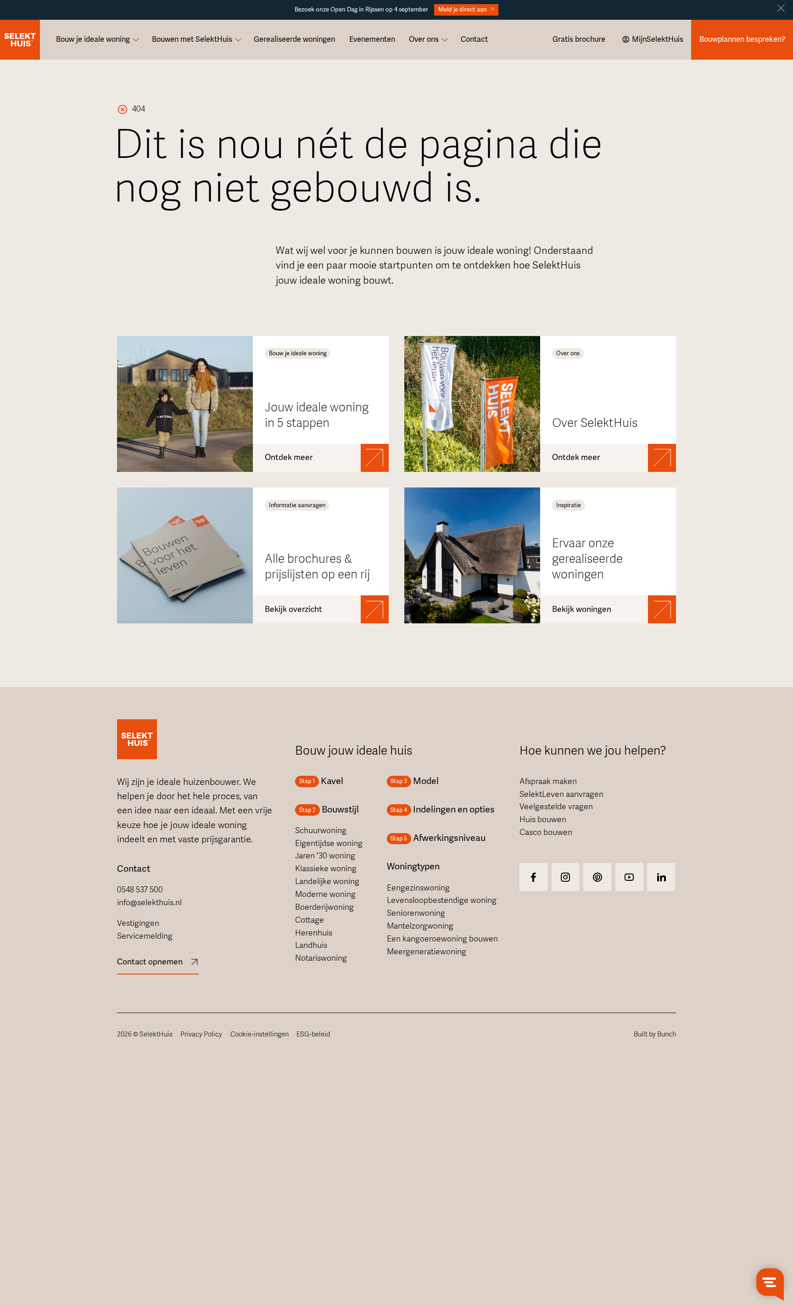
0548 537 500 (140, 890)
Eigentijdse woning (329, 843)
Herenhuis (313, 933)
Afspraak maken (548, 781)
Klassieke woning (326, 869)
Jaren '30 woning (325, 856)
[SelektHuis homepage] (20, 40)
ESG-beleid (313, 1034)
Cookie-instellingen (259, 1034)
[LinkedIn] (661, 877)
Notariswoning (321, 958)
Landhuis (311, 945)
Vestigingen (138, 923)
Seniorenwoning (416, 913)
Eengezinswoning (418, 888)
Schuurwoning (320, 830)
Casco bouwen (545, 832)
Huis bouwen (542, 819)
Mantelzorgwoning (420, 926)
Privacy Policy (201, 1034)
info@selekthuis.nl (149, 902)
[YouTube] (629, 877)
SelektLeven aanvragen (561, 794)
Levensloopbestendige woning (442, 900)
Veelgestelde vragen (556, 807)
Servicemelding (145, 936)
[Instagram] (533, 877)
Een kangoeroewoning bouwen (442, 939)
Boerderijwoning (324, 907)
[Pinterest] (597, 877)
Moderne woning (325, 894)
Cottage (309, 920)
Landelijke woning (327, 881)
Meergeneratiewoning (426, 952)
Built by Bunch (655, 1034)
